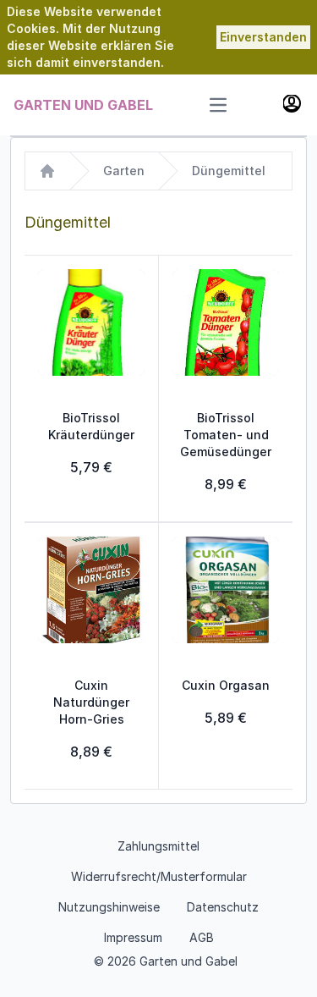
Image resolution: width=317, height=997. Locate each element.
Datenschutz (223, 907)
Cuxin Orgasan (226, 685)
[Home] (47, 170)
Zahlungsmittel (158, 846)
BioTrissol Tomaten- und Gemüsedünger (225, 434)
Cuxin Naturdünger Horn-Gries (91, 702)
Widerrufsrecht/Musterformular (159, 876)
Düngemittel (228, 170)
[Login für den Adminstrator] (293, 105)
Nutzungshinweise (109, 907)
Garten (124, 170)
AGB (201, 937)
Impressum (133, 937)
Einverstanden (263, 37)
